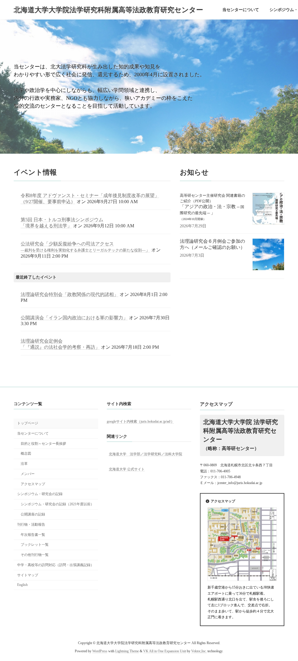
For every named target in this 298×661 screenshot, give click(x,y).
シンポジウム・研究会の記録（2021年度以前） (57, 504)
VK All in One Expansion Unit (164, 651)
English (22, 585)
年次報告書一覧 (33, 534)
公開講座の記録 (33, 514)
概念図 (26, 453)
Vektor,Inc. (199, 651)
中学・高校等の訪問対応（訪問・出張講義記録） (55, 565)
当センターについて (33, 433)
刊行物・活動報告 (31, 524)
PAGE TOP (285, 635)
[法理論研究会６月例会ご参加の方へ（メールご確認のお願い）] (268, 255)
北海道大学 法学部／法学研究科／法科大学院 (145, 454)
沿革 (24, 464)
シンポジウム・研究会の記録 (40, 494)
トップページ (27, 423)
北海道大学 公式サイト (127, 469)
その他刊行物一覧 (35, 555)
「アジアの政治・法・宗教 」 (212, 207)
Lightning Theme (127, 651)
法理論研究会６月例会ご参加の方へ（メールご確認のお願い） (212, 244)
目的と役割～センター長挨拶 (43, 443)
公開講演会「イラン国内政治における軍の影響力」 (74, 317)
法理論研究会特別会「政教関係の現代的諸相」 (69, 294)
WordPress (99, 651)
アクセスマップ (33, 484)
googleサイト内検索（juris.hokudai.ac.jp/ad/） (140, 421)
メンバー (28, 474)
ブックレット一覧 (35, 545)
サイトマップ (27, 575)
